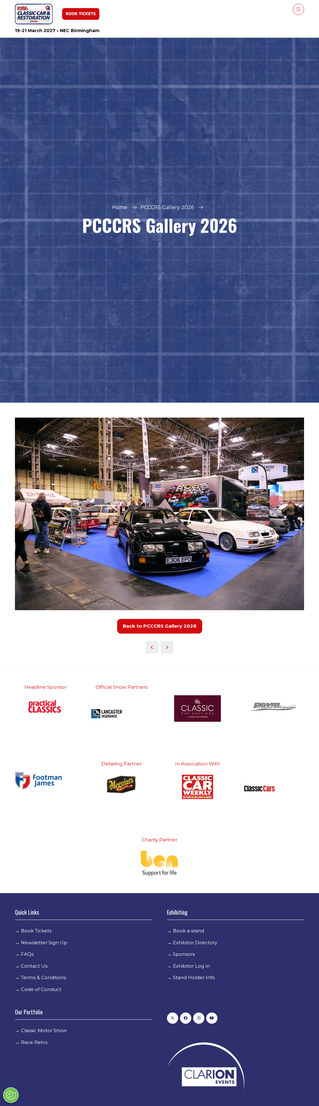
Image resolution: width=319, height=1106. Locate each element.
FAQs (27, 954)
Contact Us (34, 966)
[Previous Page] (152, 647)
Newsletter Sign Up (44, 943)
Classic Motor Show (44, 1030)
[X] (172, 1018)
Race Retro (34, 1042)
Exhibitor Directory (195, 943)
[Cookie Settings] (11, 1095)
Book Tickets (36, 931)
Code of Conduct (41, 989)
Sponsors (184, 954)
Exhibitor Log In (191, 966)
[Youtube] (211, 1018)
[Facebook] (185, 1018)
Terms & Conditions (43, 977)
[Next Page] (167, 647)
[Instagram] (198, 1018)
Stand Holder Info (194, 977)
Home (119, 207)
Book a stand (188, 931)
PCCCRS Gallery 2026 (167, 207)
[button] (298, 9)
